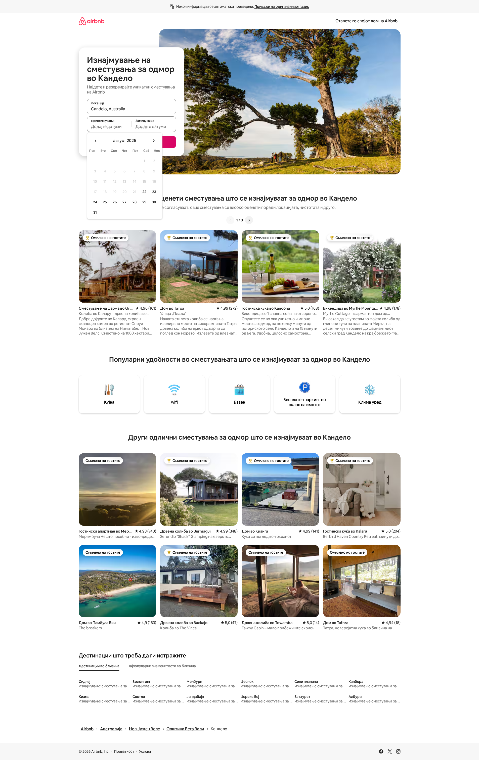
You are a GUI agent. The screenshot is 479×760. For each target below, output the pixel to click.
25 (105, 202)
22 (144, 191)
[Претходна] (230, 220)
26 (115, 202)
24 (95, 202)
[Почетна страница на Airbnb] (91, 21)
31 (95, 212)
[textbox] (109, 126)
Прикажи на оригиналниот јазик (281, 6)
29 (144, 202)
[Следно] (249, 220)
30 (154, 202)
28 (135, 202)
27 (124, 202)
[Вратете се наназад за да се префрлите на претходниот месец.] (95, 140)
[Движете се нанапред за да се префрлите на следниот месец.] (153, 140)
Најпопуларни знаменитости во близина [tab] (161, 666)
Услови (145, 751)
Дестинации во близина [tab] (99, 666)
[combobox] (131, 109)
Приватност (124, 751)
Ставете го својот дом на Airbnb (366, 21)
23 (154, 191)
